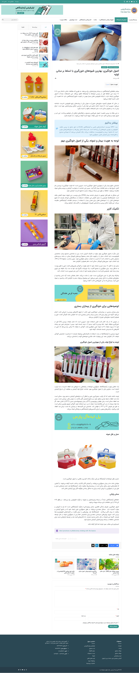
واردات (119, 648)
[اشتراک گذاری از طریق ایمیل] (93, 545)
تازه (46, 27)
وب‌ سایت (83, 616)
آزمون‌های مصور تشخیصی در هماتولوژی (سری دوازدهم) (31, 63)
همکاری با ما (11, 1)
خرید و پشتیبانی (117, 656)
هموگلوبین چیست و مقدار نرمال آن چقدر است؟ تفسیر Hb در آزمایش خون (29, 41)
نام (118, 609)
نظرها (23, 27)
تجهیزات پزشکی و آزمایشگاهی (107, 20)
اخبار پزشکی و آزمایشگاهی (85, 20)
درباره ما (17, 1)
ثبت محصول (92, 648)
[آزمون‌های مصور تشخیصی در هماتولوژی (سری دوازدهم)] (43, 65)
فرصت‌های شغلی (91, 658)
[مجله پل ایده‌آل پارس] (128, 10)
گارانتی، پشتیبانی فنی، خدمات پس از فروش (111, 658)
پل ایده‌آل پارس (133, 20)
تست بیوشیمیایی (73, 20)
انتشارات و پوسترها (90, 663)
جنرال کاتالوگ (92, 651)
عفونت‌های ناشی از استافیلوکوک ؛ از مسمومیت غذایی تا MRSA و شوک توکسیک (30, 49)
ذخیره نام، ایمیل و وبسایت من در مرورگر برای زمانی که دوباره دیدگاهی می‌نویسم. (100, 623)
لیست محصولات (91, 653)
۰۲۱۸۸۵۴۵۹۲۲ (61, 651)
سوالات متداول (118, 651)
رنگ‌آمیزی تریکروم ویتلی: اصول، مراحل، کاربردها (88, 572)
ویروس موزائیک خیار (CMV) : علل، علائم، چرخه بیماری (109, 572)
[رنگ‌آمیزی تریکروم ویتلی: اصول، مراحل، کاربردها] (87, 564)
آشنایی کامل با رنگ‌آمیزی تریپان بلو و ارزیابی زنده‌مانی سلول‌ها (29, 56)
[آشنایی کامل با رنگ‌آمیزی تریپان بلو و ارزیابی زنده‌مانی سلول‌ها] (43, 57)
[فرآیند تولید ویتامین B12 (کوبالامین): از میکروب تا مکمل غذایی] (64, 564)
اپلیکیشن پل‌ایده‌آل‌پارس (89, 646)
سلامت (95, 20)
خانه (117, 64)
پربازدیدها (34, 27)
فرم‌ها (93, 656)
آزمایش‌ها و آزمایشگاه (121, 20)
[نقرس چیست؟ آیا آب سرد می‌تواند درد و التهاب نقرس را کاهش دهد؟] (43, 35)
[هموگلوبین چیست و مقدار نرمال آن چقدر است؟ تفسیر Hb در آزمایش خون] (43, 43)
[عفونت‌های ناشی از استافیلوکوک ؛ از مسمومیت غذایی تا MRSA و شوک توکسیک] (43, 50)
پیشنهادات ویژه (91, 661)
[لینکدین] (96, 545)
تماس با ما (4, 1)
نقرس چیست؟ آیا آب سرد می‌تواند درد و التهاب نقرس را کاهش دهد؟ (29, 34)
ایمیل (117, 616)
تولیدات (119, 646)
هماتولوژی (104, 67)
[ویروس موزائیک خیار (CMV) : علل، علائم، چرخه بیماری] (109, 564)
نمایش (108, 84)
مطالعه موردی (64, 20)
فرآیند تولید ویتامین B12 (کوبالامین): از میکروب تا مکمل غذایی (65, 572)
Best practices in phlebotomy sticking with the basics (77, 531)
